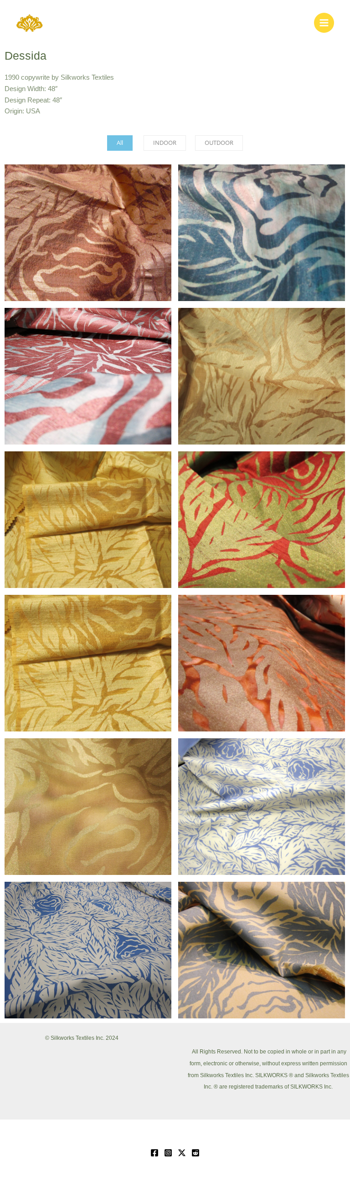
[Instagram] (168, 1153)
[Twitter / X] (182, 1153)
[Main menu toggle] (324, 23)
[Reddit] (195, 1153)
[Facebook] (154, 1153)
